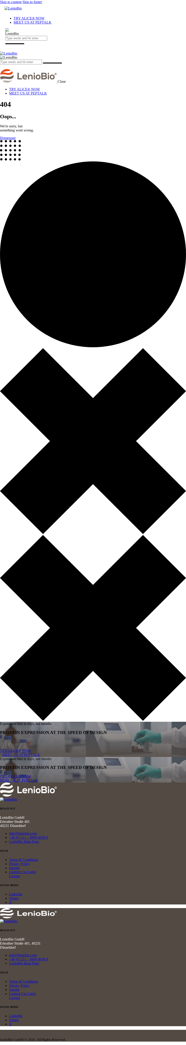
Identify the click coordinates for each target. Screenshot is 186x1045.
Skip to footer (32, 2)
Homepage (8, 138)
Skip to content (11, 2)
